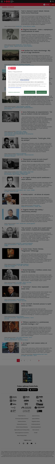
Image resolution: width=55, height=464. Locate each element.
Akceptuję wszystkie (41, 92)
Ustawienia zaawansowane (14, 92)
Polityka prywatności (24, 79)
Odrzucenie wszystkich (30, 92)
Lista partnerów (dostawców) (14, 87)
